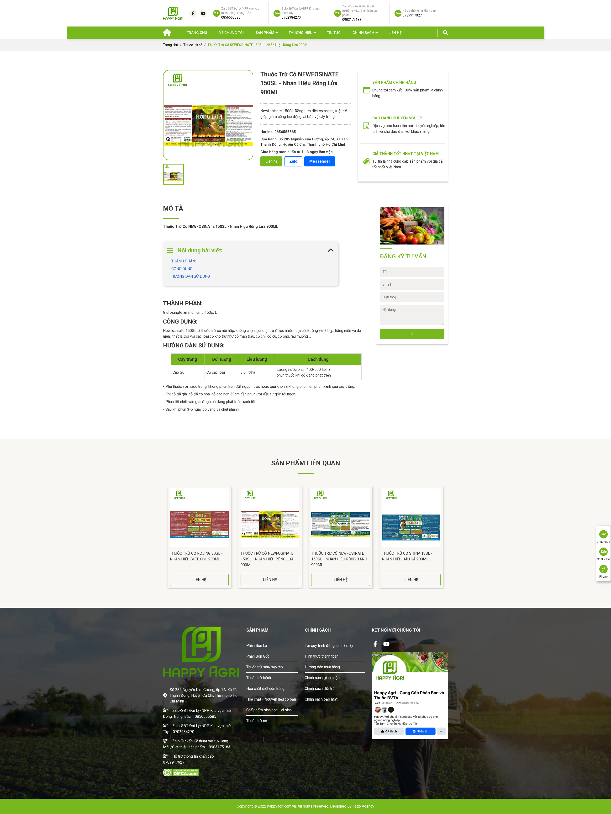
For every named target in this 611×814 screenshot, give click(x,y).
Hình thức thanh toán (321, 656)
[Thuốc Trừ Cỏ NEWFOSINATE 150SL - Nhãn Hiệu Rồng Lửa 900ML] (270, 517)
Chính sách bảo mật (321, 699)
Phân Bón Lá (256, 645)
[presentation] (164, 537)
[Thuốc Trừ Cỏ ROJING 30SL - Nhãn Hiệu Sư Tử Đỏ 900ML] (199, 517)
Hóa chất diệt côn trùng (265, 688)
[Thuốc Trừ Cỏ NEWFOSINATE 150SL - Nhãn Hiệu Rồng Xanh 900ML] (340, 517)
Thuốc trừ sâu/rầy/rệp (264, 667)
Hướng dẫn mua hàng (322, 667)
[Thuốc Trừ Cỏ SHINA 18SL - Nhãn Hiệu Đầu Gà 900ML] (411, 517)
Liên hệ (395, 33)
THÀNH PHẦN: (184, 261)
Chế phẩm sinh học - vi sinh (269, 710)
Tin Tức (334, 33)
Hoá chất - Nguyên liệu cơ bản (271, 699)
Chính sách (363, 33)
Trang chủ (197, 33)
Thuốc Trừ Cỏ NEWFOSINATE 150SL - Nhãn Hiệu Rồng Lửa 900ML (267, 559)
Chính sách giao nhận (322, 678)
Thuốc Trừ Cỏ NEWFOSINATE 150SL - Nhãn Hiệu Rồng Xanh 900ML (339, 559)
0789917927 (173, 762)
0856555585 (205, 716)
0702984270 (183, 731)
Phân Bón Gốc (257, 656)
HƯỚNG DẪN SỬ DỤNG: (191, 276)
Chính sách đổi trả (320, 688)
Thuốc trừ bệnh (258, 678)
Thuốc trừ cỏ (192, 45)
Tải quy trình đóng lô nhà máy (329, 645)
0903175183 (219, 747)
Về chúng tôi (231, 33)
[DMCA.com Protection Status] (181, 772)
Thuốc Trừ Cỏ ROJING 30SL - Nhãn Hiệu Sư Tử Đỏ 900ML (196, 556)
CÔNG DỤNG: (182, 268)
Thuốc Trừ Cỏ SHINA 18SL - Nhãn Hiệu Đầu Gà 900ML (407, 556)
